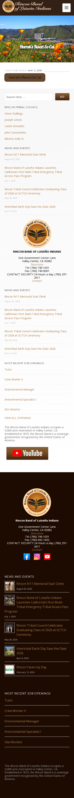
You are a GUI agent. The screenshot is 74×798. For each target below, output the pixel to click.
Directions (37, 264)
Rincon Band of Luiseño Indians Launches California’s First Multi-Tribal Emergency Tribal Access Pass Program (33, 172)
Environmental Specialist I (20, 399)
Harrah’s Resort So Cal (25, 77)
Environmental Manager (19, 389)
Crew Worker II (14, 379)
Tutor (8, 369)
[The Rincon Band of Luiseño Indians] (27, 6)
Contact (37, 281)
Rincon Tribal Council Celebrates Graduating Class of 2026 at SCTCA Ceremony (41, 630)
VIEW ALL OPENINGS (18, 418)
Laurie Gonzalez (14, 126)
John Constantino (15, 132)
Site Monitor (12, 409)
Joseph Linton (13, 120)
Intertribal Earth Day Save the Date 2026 (30, 206)
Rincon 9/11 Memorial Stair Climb (25, 154)
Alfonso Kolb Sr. (14, 139)
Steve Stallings (14, 113)
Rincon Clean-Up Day (31, 667)
